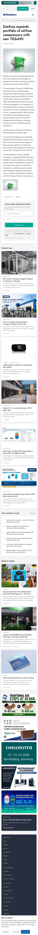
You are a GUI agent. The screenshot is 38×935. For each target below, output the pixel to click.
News (8, 20)
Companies (6, 852)
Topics (5, 859)
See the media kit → (8, 827)
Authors (5, 863)
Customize (15, 932)
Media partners (7, 875)
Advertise (6, 871)
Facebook (6, 913)
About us (6, 887)
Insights (5, 845)
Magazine (6, 856)
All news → (34, 513)
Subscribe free (23, 8)
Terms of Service (19, 233)
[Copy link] (13, 197)
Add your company (8, 879)
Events (5, 848)
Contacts (5, 894)
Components (7, 197)
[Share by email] (16, 197)
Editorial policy (7, 890)
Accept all (25, 932)
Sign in (33, 8)
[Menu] (33, 15)
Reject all (5, 932)
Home (3, 20)
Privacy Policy (7, 901)
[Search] (3, 9)
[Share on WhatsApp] (19, 197)
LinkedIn (5, 910)
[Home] (10, 15)
